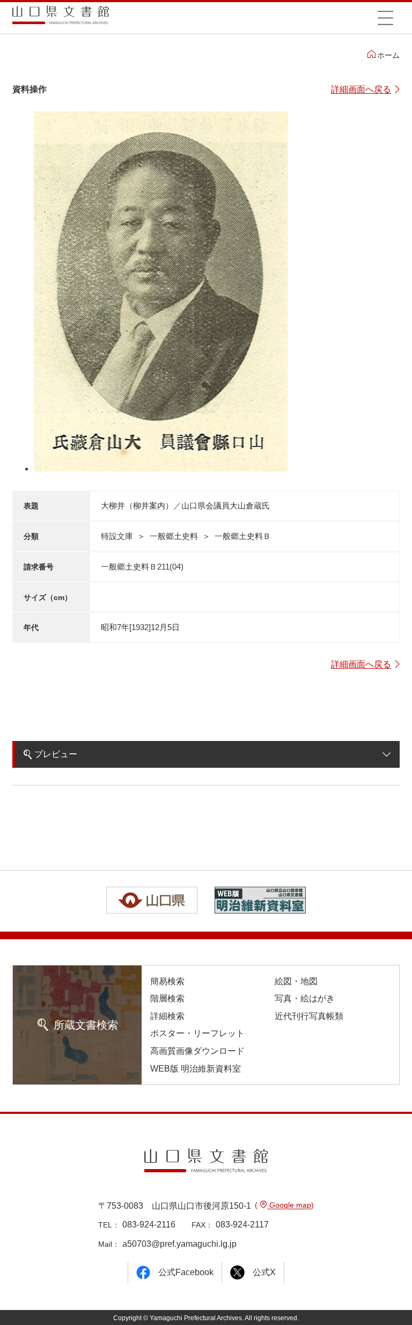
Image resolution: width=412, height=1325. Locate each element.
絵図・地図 (296, 981)
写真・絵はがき (305, 998)
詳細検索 (167, 1016)
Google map (289, 1205)
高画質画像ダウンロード (197, 1050)
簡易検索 (167, 981)
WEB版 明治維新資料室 (195, 1068)
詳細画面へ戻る (361, 89)
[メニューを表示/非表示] (385, 17)
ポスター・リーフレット (197, 1033)
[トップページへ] (60, 18)
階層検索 (167, 998)
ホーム (388, 55)
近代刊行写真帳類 (309, 1016)
